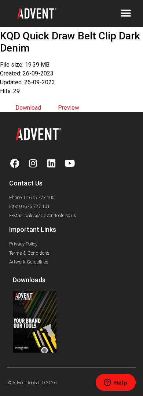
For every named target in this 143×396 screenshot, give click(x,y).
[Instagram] (33, 163)
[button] (125, 13)
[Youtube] (69, 163)
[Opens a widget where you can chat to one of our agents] (115, 383)
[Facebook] (15, 163)
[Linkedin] (51, 163)
